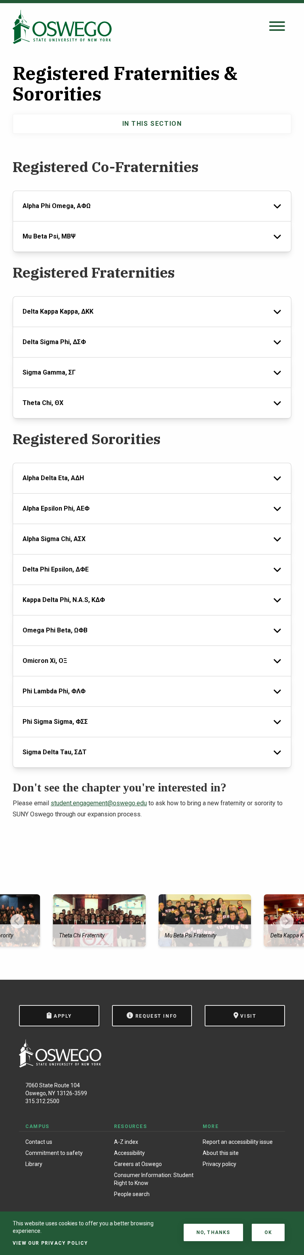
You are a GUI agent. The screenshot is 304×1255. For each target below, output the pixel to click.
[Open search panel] (277, 26)
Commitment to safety (54, 1153)
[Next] (286, 921)
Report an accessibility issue (238, 1142)
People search (132, 1194)
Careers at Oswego (138, 1164)
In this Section (152, 123)
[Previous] (17, 921)
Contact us (38, 1142)
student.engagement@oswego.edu (99, 803)
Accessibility (129, 1153)
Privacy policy (219, 1164)
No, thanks (213, 1232)
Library (33, 1164)
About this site (221, 1153)
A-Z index (126, 1142)
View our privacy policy (50, 1243)
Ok (268, 1232)
